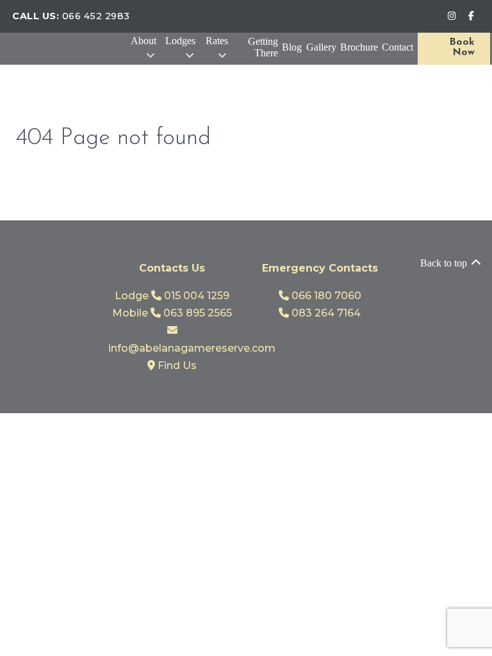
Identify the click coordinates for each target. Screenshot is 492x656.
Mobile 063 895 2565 (172, 313)
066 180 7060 (325, 296)
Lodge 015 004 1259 (172, 296)
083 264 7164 (325, 313)
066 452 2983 (96, 16)
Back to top (445, 263)
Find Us (176, 365)
